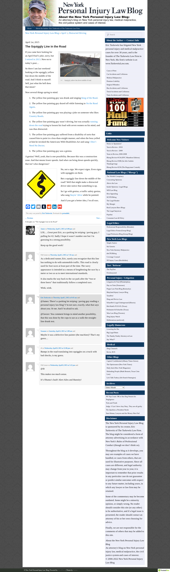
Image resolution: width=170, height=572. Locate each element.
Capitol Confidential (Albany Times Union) (122, 361)
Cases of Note (111, 71)
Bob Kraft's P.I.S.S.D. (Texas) (117, 306)
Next (99, 218)
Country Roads (36, 116)
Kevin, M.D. (111, 352)
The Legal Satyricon (114, 211)
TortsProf (110, 296)
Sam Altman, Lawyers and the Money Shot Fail (123, 413)
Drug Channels (112, 349)
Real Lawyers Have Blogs (116, 208)
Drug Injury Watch (113, 317)
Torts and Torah (111, 403)
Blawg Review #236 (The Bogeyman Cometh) (123, 167)
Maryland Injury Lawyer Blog (117, 292)
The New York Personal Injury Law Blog (124, 423)
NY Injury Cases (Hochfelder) (117, 260)
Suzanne (43, 331)
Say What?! (111, 339)
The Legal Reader (113, 201)
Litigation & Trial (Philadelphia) (118, 282)
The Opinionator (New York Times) (119, 364)
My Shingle (111, 204)
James (43, 229)
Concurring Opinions (114, 180)
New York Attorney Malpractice (118, 250)
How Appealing (112, 194)
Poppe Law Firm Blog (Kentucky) (119, 289)
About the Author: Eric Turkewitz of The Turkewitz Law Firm (58, 28)
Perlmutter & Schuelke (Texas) (117, 310)
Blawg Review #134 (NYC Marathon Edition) (123, 158)
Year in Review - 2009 (115, 151)
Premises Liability (113, 81)
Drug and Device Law (114, 299)
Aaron (75, 570)
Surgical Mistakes (113, 85)
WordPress (61, 570)
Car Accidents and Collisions (117, 74)
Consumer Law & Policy (115, 218)
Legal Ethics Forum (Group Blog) (119, 231)
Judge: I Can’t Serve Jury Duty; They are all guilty (124, 406)
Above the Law (112, 183)
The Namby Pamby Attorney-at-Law (119, 336)
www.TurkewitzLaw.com (117, 63)
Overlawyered (112, 273)
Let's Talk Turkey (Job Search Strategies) (121, 378)
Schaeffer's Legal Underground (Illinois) (121, 303)
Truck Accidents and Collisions (118, 92)
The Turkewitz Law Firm (129, 430)
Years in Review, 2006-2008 (117, 154)
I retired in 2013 (33, 59)
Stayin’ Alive (76, 195)
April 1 (64, 33)
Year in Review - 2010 (115, 147)
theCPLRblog (112, 253)
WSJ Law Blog (112, 190)
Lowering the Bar (113, 329)
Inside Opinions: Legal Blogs (117, 187)
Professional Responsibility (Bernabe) (120, 227)
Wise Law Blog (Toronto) (116, 313)
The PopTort (111, 269)
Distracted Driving (77, 33)
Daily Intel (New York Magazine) (118, 368)
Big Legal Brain (112, 333)
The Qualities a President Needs (117, 410)
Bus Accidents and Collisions (117, 88)
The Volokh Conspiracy (115, 176)
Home (86, 14)
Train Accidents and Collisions (118, 95)
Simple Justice (112, 243)
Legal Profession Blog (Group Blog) (120, 234)
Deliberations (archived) (115, 320)
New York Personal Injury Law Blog (42, 33)
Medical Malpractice (114, 78)
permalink (65, 213)
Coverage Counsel (113, 257)
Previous (29, 218)
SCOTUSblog (111, 197)
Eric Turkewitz (47, 213)
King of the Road (89, 98)
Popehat (109, 215)
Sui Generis (111, 246)
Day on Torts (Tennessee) (116, 285)
